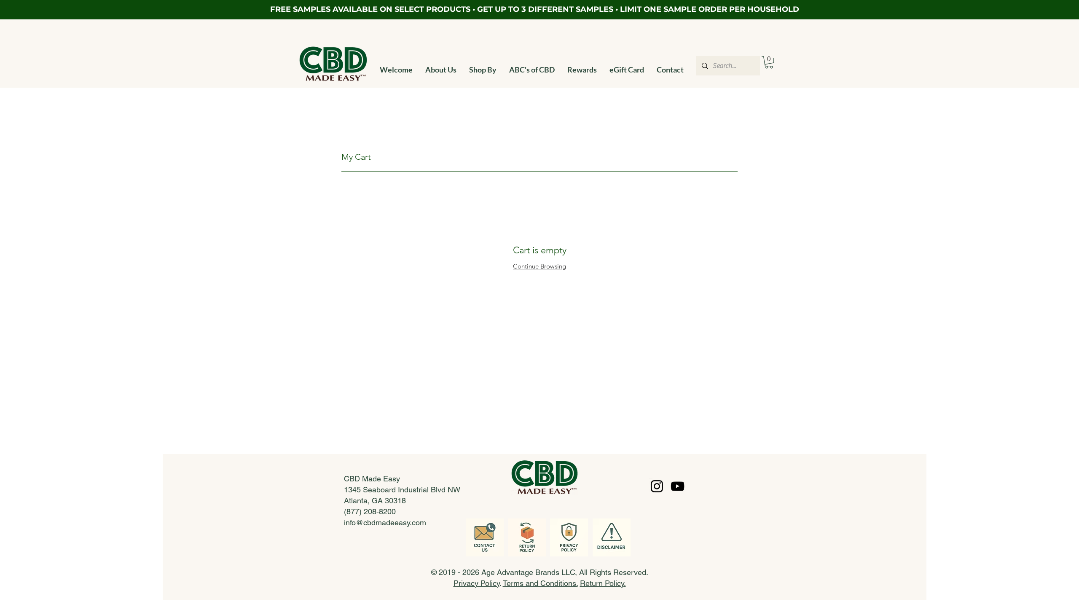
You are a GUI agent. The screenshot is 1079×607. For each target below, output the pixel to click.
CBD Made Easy (372, 478)
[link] (769, 62)
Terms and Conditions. (540, 583)
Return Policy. (603, 583)
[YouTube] (677, 486)
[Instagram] (657, 486)
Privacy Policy (476, 583)
